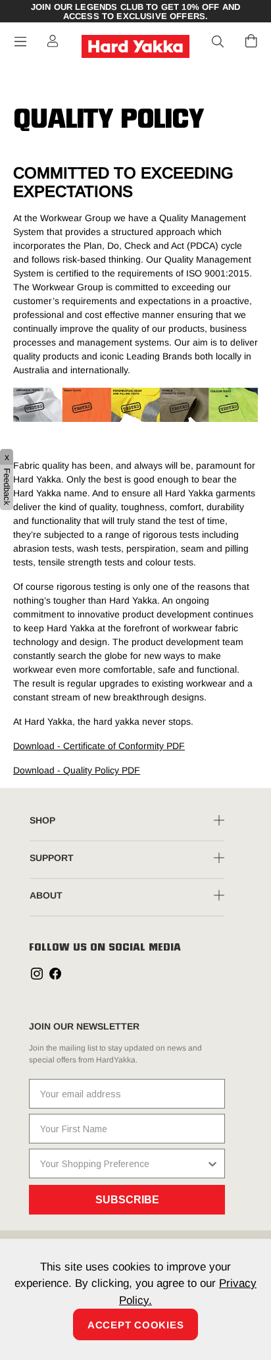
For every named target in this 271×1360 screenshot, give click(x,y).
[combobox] (123, 1163)
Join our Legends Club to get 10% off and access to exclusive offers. (135, 12)
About (46, 895)
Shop (42, 820)
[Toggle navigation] (20, 41)
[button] (218, 42)
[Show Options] (212, 1163)
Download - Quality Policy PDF (76, 770)
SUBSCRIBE (127, 1199)
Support (52, 857)
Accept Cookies (135, 1324)
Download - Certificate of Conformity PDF (99, 746)
